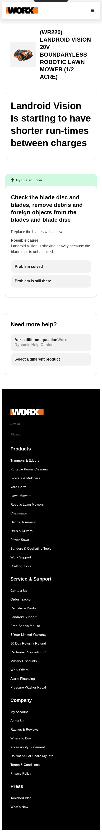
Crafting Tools (20, 566)
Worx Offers (19, 670)
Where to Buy (20, 738)
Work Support (20, 557)
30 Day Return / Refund (28, 643)
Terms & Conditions (25, 765)
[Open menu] (92, 10)
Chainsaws (18, 513)
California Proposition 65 (28, 652)
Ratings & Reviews (24, 729)
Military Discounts (23, 661)
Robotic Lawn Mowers (27, 504)
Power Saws (19, 540)
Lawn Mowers (20, 496)
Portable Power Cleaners (29, 469)
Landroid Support (23, 617)
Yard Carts (18, 487)
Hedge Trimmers (23, 522)
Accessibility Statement (27, 747)
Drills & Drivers (21, 531)
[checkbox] (51, 266)
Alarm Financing (22, 678)
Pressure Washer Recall (28, 687)
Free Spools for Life (25, 626)
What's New (19, 807)
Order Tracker (21, 599)
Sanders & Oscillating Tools (30, 548)
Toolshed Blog (21, 798)
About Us (17, 721)
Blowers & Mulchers (25, 478)
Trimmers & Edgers (24, 460)
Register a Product (24, 608)
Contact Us (18, 590)
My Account (19, 712)
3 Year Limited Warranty (28, 634)
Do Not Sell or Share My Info (31, 756)
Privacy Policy (20, 773)
